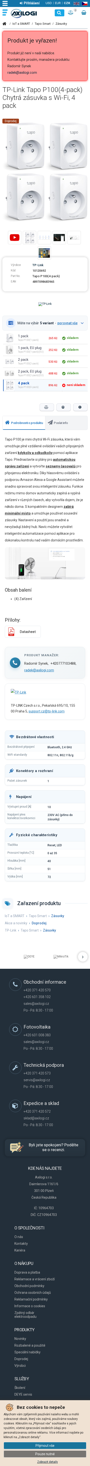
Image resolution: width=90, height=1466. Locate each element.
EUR (58, 3)
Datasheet (28, 632)
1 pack (23, 336)
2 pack (23, 360)
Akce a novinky (16, 923)
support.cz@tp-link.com (47, 711)
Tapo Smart (43, 23)
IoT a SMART (21, 23)
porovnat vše (67, 323)
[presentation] (24, 423)
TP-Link (37, 265)
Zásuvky (61, 23)
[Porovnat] (47, 407)
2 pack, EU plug (30, 371)
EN (75, 3)
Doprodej (11, 121)
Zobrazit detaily (47, 1462)
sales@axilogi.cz (36, 1004)
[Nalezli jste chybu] (80, 407)
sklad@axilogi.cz (36, 1118)
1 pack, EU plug (30, 348)
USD (49, 3)
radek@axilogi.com (22, 73)
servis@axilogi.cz (37, 1080)
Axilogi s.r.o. (24, 13)
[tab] (24, 423)
